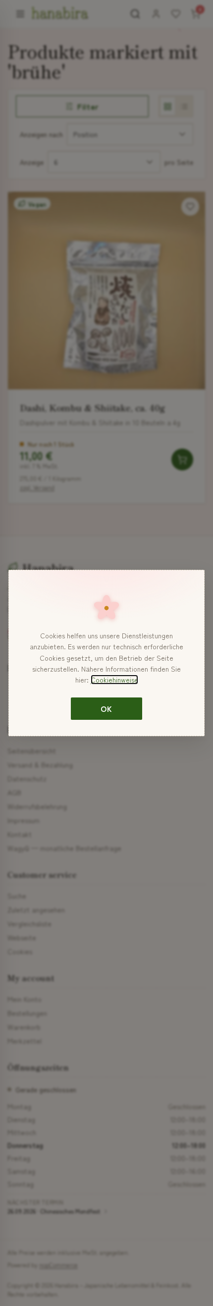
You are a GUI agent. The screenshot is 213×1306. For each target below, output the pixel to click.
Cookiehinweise (114, 680)
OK (106, 708)
